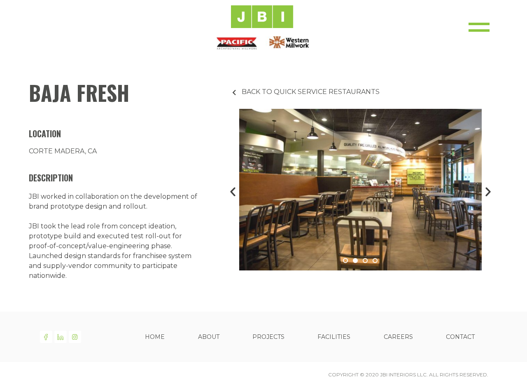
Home (155, 337)
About (208, 337)
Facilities (333, 337)
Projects (268, 337)
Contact (460, 337)
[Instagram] (75, 337)
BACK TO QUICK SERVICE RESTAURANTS (311, 92)
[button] (345, 260)
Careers (398, 337)
